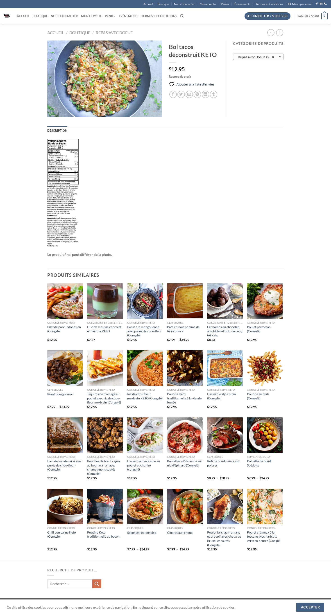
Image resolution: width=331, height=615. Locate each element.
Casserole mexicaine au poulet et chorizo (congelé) (143, 465)
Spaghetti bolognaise (141, 532)
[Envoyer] (96, 583)
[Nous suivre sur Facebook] (316, 4)
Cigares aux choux (180, 532)
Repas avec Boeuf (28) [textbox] (256, 57)
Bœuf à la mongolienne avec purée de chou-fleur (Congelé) (144, 331)
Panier (225, 4)
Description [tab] (57, 130)
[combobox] (258, 57)
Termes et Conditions (269, 4)
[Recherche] (182, 16)
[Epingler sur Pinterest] (197, 94)
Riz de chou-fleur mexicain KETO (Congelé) (145, 396)
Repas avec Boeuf (114, 32)
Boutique (163, 4)
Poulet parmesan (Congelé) (259, 329)
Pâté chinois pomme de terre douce (183, 329)
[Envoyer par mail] (189, 94)
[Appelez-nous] (325, 4)
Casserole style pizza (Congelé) (221, 396)
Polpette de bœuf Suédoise (259, 463)
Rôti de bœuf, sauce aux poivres (223, 463)
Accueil (148, 4)
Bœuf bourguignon (60, 394)
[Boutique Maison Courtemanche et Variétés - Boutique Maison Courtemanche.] (6, 16)
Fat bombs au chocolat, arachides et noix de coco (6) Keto (224, 331)
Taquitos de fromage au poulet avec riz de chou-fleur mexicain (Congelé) (104, 398)
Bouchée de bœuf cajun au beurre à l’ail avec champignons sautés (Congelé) (103, 467)
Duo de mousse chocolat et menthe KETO (104, 329)
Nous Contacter (184, 4)
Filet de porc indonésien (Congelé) (64, 329)
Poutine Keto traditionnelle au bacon (103, 534)
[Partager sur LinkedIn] (205, 94)
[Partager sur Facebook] (173, 94)
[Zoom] (53, 111)
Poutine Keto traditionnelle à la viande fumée (184, 398)
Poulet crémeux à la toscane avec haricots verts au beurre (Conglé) (264, 536)
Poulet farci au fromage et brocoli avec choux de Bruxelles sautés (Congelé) (224, 538)
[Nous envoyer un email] (321, 4)
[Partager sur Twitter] (181, 94)
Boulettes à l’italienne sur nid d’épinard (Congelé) (184, 463)
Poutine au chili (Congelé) (258, 396)
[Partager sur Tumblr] (213, 94)
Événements (242, 4)
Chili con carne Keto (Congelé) (61, 534)
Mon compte (208, 4)
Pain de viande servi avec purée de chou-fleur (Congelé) (64, 465)
